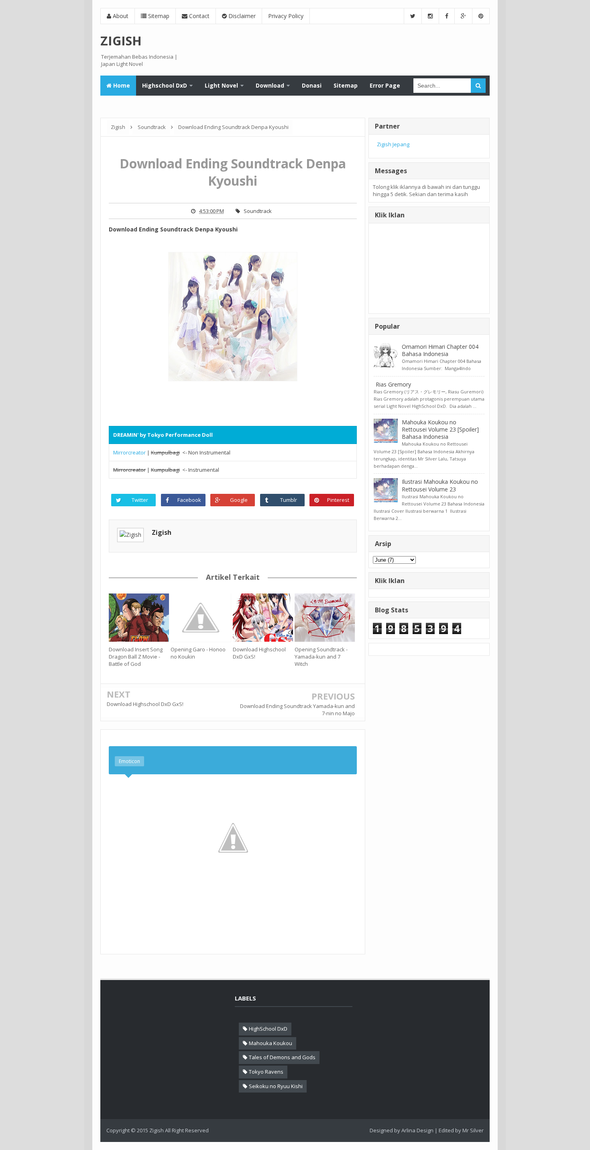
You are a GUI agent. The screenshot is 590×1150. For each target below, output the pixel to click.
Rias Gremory (393, 384)
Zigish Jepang (393, 144)
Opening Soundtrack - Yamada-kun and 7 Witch (321, 656)
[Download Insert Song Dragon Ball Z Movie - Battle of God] (140, 617)
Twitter (140, 499)
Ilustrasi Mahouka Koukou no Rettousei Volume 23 (440, 485)
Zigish (161, 532)
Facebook (189, 499)
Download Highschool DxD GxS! (259, 653)
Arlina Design (417, 1130)
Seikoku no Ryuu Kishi (276, 1086)
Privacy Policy (285, 16)
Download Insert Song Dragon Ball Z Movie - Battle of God (136, 656)
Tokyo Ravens (266, 1071)
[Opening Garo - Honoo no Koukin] (201, 617)
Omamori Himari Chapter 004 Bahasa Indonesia (440, 350)
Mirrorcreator (129, 452)
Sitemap (157, 16)
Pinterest (338, 499)
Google (239, 499)
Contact (198, 16)
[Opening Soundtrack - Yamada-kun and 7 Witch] (325, 617)
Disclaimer (241, 16)
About (119, 16)
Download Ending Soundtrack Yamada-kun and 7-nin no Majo (297, 709)
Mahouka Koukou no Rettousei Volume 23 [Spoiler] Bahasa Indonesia (440, 429)
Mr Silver (473, 1130)
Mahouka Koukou (270, 1043)
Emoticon (129, 761)
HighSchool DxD (268, 1028)
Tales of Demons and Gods (282, 1057)
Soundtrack (258, 211)
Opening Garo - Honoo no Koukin (198, 653)
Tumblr (288, 499)
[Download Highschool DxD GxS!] (264, 617)
